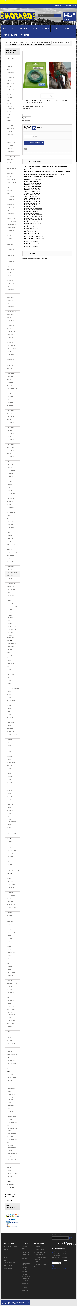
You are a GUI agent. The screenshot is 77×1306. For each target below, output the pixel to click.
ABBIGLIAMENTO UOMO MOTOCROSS (11, 69)
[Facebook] (64, 1243)
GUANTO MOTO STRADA (11, 1180)
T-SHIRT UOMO (12, 850)
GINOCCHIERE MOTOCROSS (11, 229)
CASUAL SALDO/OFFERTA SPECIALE (11, 1147)
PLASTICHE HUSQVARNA (10, 446)
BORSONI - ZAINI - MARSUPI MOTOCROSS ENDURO (11, 150)
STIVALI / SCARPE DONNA (11, 951)
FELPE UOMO (11, 853)
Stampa (27, 120)
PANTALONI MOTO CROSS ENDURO (11, 92)
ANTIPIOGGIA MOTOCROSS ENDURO (11, 159)
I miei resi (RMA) (39, 1249)
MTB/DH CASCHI (10, 682)
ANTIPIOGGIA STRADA (11, 1045)
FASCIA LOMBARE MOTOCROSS (10, 190)
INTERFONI (11, 893)
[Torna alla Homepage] (7, 42)
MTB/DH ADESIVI (10, 741)
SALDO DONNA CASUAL (12, 1155)
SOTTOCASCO (11, 1184)
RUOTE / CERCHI (10, 531)
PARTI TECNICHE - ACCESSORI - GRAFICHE (38, 42)
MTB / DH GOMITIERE (10, 775)
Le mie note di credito (41, 1252)
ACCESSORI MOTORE (11, 591)
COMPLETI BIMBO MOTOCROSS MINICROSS (10, 268)
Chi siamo (25, 1287)
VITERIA (10, 490)
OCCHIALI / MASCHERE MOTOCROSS (10, 125)
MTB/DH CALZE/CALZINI (11, 721)
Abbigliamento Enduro (11, 651)
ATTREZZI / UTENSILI (10, 548)
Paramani (10, 462)
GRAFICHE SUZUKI (10, 392)
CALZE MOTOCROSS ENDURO (10, 117)
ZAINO (10, 910)
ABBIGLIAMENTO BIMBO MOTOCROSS (11, 258)
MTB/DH (45, 28)
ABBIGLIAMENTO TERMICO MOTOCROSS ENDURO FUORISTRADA (11, 173)
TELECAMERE (12, 632)
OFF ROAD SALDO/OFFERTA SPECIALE (11, 1077)
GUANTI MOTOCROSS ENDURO (10, 100)
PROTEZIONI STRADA (11, 928)
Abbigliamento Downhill (11, 656)
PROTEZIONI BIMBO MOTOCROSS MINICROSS (11, 288)
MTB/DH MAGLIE (10, 693)
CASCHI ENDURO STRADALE (10, 235)
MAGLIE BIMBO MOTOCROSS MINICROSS (12, 314)
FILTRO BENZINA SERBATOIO (10, 484)
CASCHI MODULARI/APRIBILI (12, 982)
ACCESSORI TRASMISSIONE (11, 585)
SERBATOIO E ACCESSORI (11, 568)
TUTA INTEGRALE (10, 1033)
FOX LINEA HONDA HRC (10, 636)
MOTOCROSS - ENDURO (29, 28)
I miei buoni (37, 1262)
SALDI (13, 28)
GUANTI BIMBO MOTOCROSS (12, 296)
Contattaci (58, 5)
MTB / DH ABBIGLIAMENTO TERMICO (11, 754)
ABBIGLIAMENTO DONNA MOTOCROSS (11, 247)
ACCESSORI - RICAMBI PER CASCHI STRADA (11, 975)
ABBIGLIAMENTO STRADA (11, 923)
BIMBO (10, 841)
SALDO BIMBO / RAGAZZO (11, 1161)
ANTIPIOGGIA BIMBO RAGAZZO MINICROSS (11, 348)
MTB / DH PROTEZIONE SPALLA (10, 796)
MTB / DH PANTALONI (10, 716)
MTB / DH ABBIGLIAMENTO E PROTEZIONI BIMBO (11, 673)
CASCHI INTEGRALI (10, 988)
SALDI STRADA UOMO (12, 1141)
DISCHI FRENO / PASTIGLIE (11, 472)
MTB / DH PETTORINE (10, 789)
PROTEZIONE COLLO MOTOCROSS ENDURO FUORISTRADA (11, 213)
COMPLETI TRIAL (10, 1067)
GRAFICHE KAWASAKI (10, 398)
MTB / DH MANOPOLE (10, 809)
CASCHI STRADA (9, 968)
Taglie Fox (25, 1272)
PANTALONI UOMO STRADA (11, 1008)
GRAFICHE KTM (12, 388)
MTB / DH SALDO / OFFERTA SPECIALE (12, 1173)
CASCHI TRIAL (12, 1060)
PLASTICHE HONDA (10, 418)
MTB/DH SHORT (10, 710)
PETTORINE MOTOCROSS (10, 198)
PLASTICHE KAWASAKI (10, 429)
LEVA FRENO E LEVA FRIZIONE (11, 511)
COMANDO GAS (10, 517)
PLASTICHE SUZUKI (10, 435)
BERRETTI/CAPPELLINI (13, 870)
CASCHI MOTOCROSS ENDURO (10, 134)
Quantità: (27, 134)
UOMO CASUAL (9, 846)
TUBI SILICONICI (9, 622)
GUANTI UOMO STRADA (11, 1002)
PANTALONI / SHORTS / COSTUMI (11, 861)
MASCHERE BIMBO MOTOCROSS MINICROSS (11, 305)
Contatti (25, 35)
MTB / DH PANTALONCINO (11, 699)
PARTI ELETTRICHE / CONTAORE (10, 561)
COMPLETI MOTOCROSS (10, 76)
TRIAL (8, 1057)
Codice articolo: (27, 106)
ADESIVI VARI (12, 408)
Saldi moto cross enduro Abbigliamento (11, 1085)
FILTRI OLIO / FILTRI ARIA (11, 477)
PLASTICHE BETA (10, 458)
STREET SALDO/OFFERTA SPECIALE (11, 1116)
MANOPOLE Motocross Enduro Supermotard (11, 503)
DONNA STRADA (9, 940)
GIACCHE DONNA (10, 957)
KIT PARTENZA (12, 629)
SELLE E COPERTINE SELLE (11, 543)
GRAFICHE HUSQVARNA (10, 404)
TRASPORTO (11, 521)
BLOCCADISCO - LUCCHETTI (11, 897)
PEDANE (10, 612)
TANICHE (10, 524)
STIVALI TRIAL (12, 1063)
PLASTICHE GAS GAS (10, 452)
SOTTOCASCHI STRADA (11, 934)
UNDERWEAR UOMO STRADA (11, 1022)
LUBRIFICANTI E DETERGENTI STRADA (11, 887)
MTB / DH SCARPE (10, 815)
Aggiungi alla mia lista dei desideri (38, 149)
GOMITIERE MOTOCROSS (10, 203)
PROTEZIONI (11, 527)
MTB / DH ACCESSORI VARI (11, 820)
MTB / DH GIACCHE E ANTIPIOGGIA (10, 728)
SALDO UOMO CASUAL (11, 1166)
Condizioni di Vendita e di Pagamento (26, 1252)
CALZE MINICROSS (10, 341)
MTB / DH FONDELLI (10, 747)
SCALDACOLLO (11, 1187)
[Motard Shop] (18, 16)
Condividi (27, 115)
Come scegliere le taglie (26, 1263)
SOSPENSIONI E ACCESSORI (61, 42)
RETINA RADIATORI (10, 616)
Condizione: (26, 108)
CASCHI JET (11, 992)
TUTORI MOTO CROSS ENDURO (11, 183)
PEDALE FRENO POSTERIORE (12, 608)
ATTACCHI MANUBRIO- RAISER (10, 598)
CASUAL (66, 28)
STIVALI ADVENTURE (10, 1039)
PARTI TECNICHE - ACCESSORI (10, 878)
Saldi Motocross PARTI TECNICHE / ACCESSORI (11, 1096)
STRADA (55, 28)
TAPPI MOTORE (12, 626)
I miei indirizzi (38, 1255)
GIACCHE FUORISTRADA (11, 141)
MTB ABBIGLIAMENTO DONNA (11, 663)
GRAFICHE (11, 374)
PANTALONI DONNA (11, 945)
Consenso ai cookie (15, 1302)
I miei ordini (37, 1246)
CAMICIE (10, 856)
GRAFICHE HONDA (10, 378)
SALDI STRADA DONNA (12, 1124)
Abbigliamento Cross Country (11, 645)
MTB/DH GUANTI (10, 704)
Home (5, 28)
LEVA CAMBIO (12, 603)
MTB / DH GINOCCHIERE (10, 769)
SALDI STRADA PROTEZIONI (12, 1135)
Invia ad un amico (30, 118)
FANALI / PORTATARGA (10, 580)
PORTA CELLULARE (10, 914)
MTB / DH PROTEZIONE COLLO (10, 782)
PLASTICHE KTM (10, 424)
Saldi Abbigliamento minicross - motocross (11, 1107)
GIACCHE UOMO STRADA (11, 1028)
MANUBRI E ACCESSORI (11, 494)
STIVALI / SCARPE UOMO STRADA (11, 1014)
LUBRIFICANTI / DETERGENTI (12, 554)
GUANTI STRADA (10, 962)
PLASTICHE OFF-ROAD (10, 412)
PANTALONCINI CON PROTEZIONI (11, 223)
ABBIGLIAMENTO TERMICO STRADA (12, 1053)
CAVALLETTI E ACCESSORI (11, 537)
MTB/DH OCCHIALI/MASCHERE (13, 687)
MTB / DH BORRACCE (10, 803)
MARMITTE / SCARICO (11, 466)
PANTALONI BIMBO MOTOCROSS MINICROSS (11, 324)
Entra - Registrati (70, 5)
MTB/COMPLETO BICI (11, 835)
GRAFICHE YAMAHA (10, 384)
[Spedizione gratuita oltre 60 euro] (38, 2)
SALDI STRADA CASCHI (12, 1129)
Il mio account (39, 1243)
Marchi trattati (10, 35)
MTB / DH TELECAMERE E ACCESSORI (11, 762)
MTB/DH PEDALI (10, 826)
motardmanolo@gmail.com (59, 1268)
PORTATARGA (12, 907)
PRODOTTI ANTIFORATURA (11, 903)
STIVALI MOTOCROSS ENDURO (10, 108)
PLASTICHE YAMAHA (10, 441)
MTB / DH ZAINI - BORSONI (12, 736)
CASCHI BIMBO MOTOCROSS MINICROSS (11, 334)
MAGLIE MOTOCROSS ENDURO (10, 83)
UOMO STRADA (9, 996)
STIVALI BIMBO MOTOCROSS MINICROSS (11, 278)
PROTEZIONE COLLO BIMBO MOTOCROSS (11, 356)
